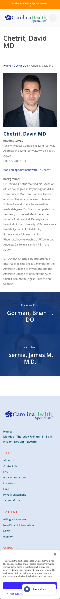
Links (6, 489)
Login (6, 530)
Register (8, 536)
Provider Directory (14, 477)
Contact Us (10, 466)
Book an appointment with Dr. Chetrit (26, 170)
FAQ (5, 471)
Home (7, 65)
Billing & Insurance (14, 519)
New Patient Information (18, 525)
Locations (9, 483)
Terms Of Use (11, 500)
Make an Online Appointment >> (30, 5)
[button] (55, 554)
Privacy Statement (14, 494)
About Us (9, 460)
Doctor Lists (21, 65)
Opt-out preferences (20, 593)
